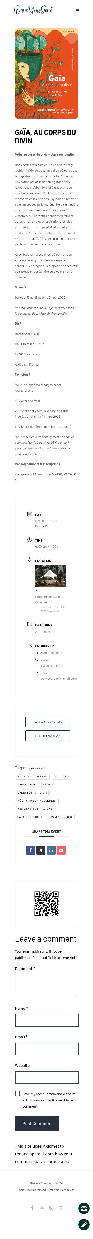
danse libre (26, 784)
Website (22, 1065)
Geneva (48, 784)
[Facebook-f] (32, 1207)
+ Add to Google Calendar (47, 721)
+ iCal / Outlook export (47, 735)
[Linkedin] (51, 850)
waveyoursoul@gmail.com (59, 678)
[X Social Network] (40, 850)
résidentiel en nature (35, 808)
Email (21, 1036)
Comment (25, 968)
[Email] (61, 850)
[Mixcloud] (42, 1207)
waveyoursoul (62, 816)
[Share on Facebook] (30, 850)
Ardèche (44, 631)
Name (21, 1008)
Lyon (43, 792)
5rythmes (36, 768)
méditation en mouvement (37, 800)
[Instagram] (51, 1207)
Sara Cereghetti (30, 816)
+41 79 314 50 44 (51, 666)
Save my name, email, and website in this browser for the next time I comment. (49, 1100)
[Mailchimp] (60, 1207)
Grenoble (25, 792)
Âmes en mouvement (32, 776)
